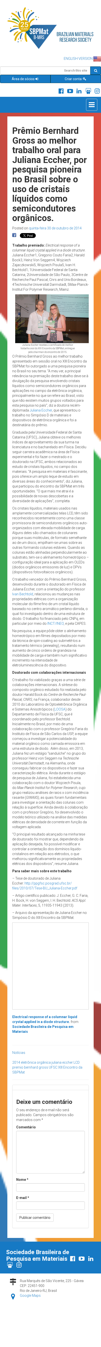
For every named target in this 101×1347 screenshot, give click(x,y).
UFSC (53, 1067)
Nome (22, 1180)
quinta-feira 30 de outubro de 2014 (55, 228)
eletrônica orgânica (36, 1062)
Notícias (18, 1053)
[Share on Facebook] (14, 235)
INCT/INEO (55, 623)
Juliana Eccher (41, 410)
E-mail (22, 1198)
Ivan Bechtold (22, 594)
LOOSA (59, 709)
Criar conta (73, 79)
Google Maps (30, 1295)
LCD (77, 1062)
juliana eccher (62, 1062)
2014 (16, 1062)
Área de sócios (23, 79)
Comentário (26, 1127)
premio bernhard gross (30, 1067)
